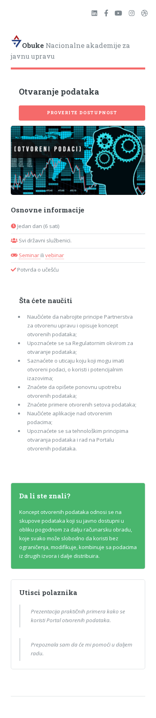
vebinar (54, 255)
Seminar (29, 255)
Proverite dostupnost (82, 112)
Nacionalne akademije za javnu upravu (70, 51)
